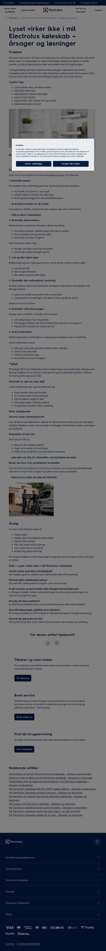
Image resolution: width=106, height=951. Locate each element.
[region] (53, 154)
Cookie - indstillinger (33, 164)
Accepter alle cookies (71, 164)
